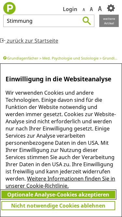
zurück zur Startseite (32, 40)
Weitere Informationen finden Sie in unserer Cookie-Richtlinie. (60, 182)
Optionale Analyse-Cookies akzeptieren (58, 194)
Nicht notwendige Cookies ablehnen (58, 205)
